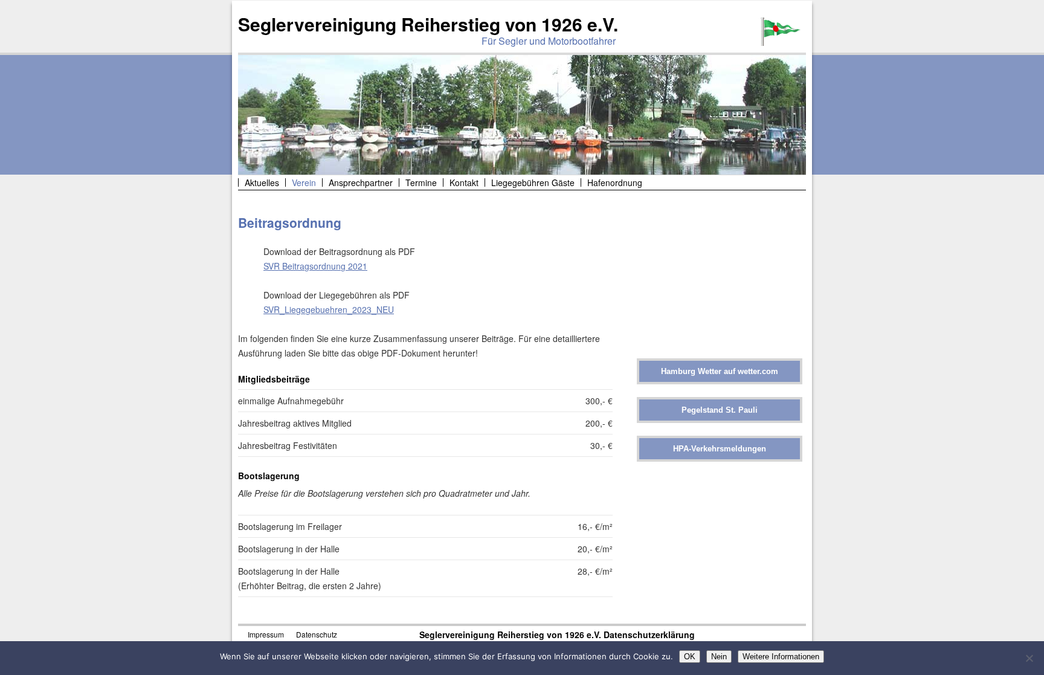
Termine (421, 182)
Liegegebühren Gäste (533, 182)
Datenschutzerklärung (649, 634)
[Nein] (1029, 658)
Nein (719, 656)
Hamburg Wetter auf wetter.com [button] (719, 371)
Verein (304, 182)
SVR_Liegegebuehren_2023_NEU (328, 309)
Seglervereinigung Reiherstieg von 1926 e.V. (428, 24)
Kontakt (464, 182)
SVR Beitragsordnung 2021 (315, 266)
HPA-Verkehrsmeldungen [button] (719, 448)
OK (689, 656)
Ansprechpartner (361, 182)
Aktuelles (262, 182)
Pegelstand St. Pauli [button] (720, 410)
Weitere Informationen (781, 656)
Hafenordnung (614, 182)
